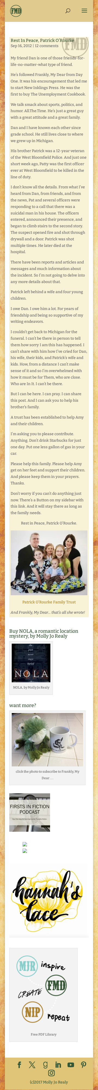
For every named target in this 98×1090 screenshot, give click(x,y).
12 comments (47, 46)
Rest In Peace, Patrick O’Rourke (42, 40)
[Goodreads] (45, 1065)
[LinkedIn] (58, 1065)
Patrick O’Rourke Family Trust (49, 602)
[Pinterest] (83, 1065)
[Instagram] (51, 1073)
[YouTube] (71, 1065)
